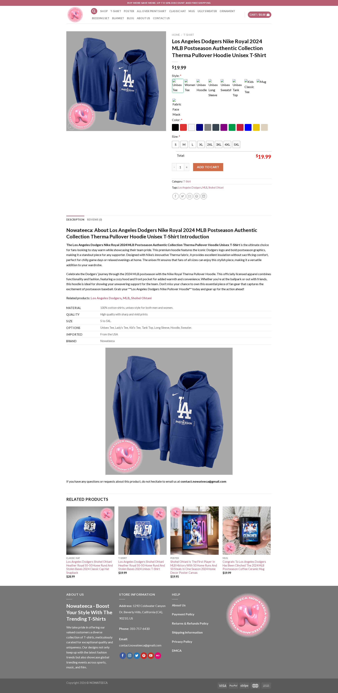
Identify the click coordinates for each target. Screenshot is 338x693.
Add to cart (208, 167)
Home (176, 34)
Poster (129, 11)
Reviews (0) (94, 219)
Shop (104, 11)
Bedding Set (100, 18)
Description (75, 219)
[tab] (75, 220)
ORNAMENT (227, 11)
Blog (130, 18)
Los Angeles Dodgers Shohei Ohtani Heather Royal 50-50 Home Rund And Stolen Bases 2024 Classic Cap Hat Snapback (89, 567)
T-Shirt (115, 11)
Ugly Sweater (207, 11)
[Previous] (66, 545)
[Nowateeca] (75, 14)
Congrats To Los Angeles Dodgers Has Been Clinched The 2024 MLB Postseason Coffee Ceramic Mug (244, 565)
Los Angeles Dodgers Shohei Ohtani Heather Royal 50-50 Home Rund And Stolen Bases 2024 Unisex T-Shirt (141, 565)
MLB (204, 187)
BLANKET (118, 18)
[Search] (94, 11)
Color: (177, 120)
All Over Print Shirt (151, 11)
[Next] (270, 545)
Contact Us (161, 18)
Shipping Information (187, 632)
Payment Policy (183, 614)
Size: (176, 136)
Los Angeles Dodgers (189, 187)
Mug (192, 11)
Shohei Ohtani (216, 187)
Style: (176, 75)
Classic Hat (177, 11)
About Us (143, 18)
